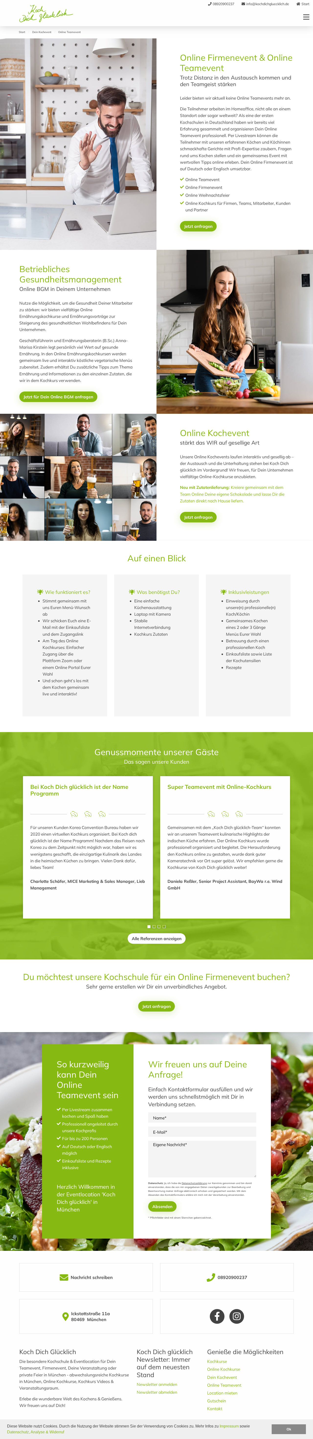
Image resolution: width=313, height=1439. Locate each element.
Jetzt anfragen (198, 226)
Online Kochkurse (223, 1369)
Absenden (162, 1206)
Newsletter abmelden (157, 1392)
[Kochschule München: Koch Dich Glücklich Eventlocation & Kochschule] (46, 16)
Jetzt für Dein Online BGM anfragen (58, 396)
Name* (160, 1118)
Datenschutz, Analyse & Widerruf (35, 1432)
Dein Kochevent (222, 1377)
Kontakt (214, 1408)
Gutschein (216, 1400)
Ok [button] (289, 1429)
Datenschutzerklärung (194, 1183)
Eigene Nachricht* (170, 1144)
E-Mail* (160, 1132)
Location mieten (222, 1392)
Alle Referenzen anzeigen (156, 938)
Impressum (229, 1426)
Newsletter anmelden (157, 1384)
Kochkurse (217, 1361)
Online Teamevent (224, 1385)
